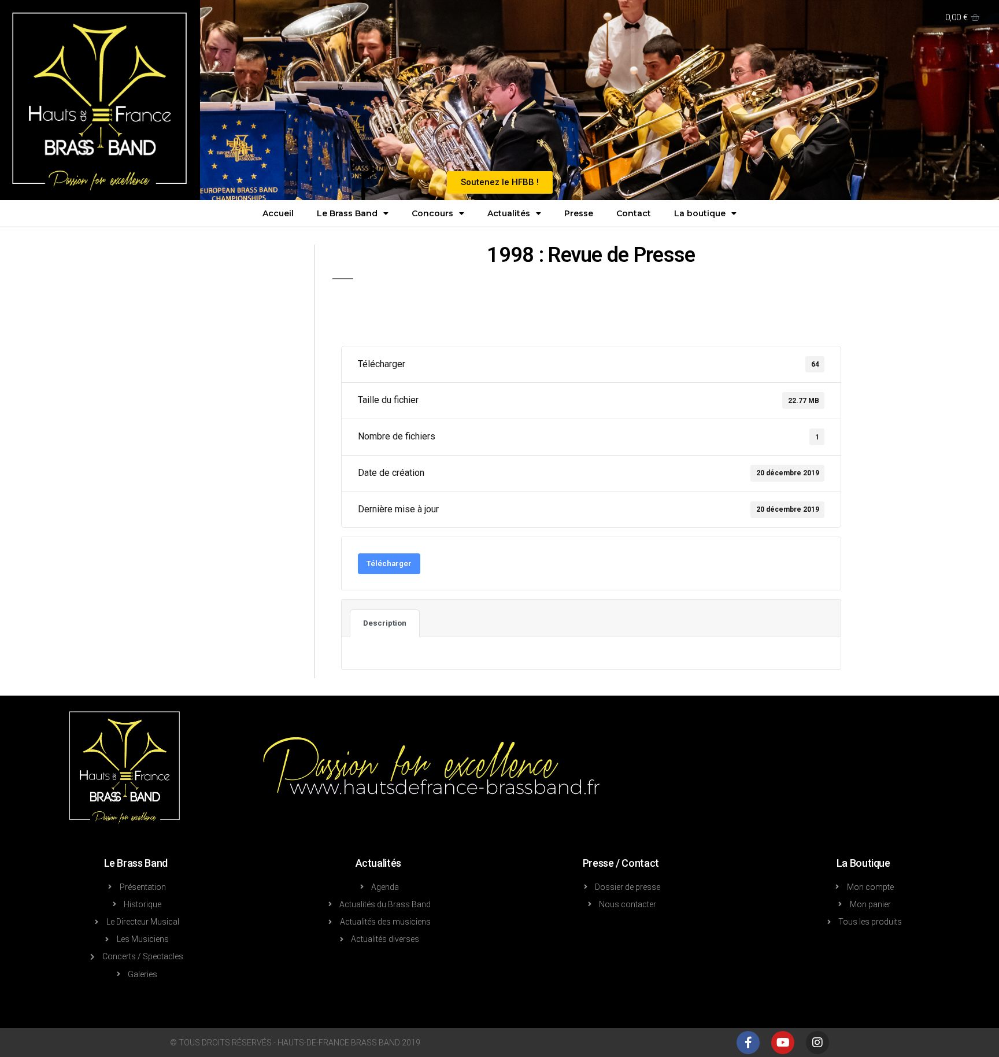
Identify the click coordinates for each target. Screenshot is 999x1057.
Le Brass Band (347, 213)
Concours (432, 213)
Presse (578, 213)
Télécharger (389, 563)
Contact (633, 213)
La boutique (700, 213)
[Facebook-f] (748, 1042)
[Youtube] (782, 1042)
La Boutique (863, 863)
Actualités (508, 213)
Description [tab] (384, 623)
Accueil (278, 213)
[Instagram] (817, 1042)
